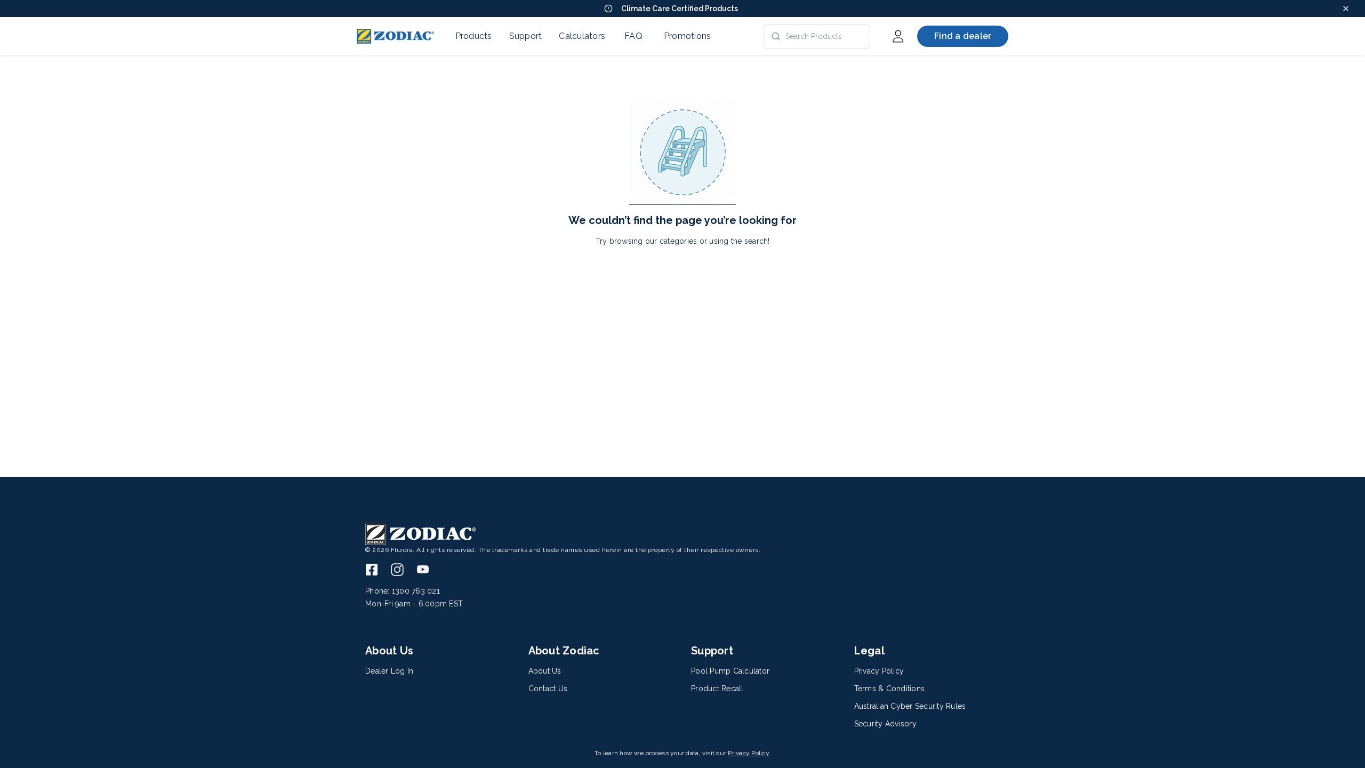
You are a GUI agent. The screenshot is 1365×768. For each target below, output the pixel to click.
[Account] (898, 36)
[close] (1345, 8)
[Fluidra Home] (395, 36)
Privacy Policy (748, 753)
